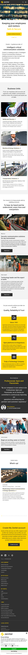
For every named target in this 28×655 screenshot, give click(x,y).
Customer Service (4, 577)
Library (2, 596)
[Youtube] (12, 555)
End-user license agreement (7, 610)
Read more (6, 250)
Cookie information (5, 606)
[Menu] (25, 2)
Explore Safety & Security (14, 34)
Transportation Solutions (6, 568)
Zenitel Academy (4, 598)
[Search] (23, 2)
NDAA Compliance (5, 608)
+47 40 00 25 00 (7, 559)
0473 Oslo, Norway (5, 631)
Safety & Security (4, 564)
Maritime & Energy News (8, 486)
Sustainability (4, 570)
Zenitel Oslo (3, 628)
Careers (2, 572)
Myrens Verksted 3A (5, 629)
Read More (6, 449)
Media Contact (4, 585)
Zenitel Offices (4, 581)
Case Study (17, 486)
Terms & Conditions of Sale (6, 612)
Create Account (4, 593)
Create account (14, 544)
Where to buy (3, 579)
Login (2, 591)
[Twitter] (9, 555)
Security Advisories (5, 617)
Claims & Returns (4, 583)
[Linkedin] (5, 555)
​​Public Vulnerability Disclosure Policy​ (8, 615)
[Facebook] (2, 555)
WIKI (2, 595)
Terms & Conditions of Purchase (7, 613)
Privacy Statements (5, 604)
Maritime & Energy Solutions (7, 566)
